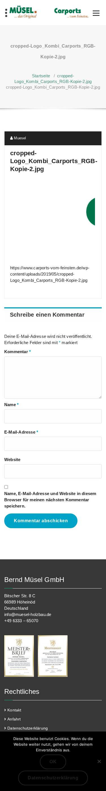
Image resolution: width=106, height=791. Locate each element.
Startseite (41, 75)
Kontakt (14, 710)
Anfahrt (14, 719)
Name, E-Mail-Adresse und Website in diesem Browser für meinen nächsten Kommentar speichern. (50, 499)
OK (53, 761)
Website (12, 459)
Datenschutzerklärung (27, 728)
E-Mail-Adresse (21, 432)
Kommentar (17, 351)
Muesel (19, 138)
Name (11, 404)
